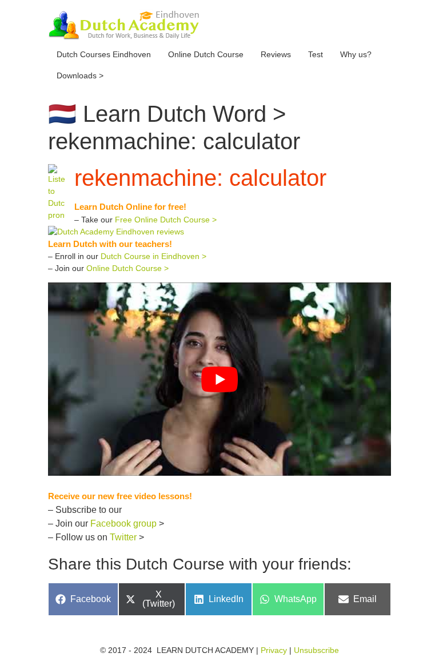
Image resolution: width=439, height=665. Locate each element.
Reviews (276, 54)
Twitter (123, 537)
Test (315, 54)
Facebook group (123, 523)
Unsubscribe (316, 650)
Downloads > (80, 75)
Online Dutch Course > (127, 268)
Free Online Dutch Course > (166, 219)
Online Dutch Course (206, 54)
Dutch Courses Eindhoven (104, 54)
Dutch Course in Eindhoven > (153, 256)
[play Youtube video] (219, 378)
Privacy (274, 650)
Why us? (356, 54)
